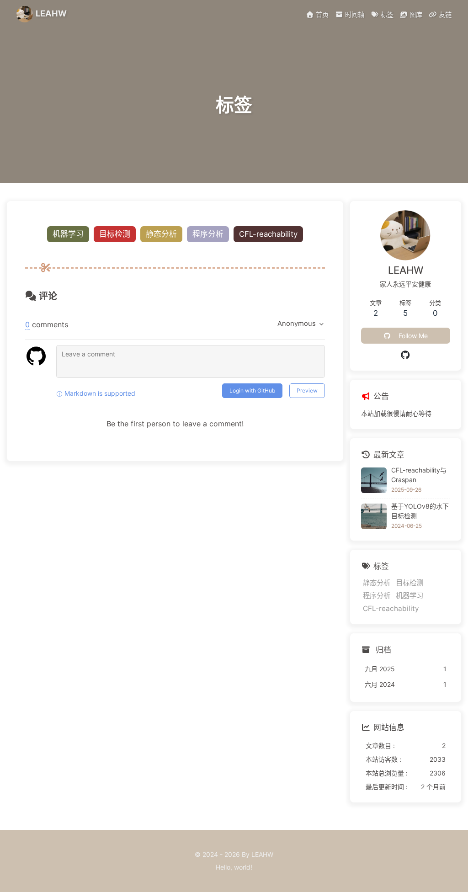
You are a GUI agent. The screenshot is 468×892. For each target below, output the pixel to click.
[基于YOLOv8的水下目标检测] (374, 516)
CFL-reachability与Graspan (419, 474)
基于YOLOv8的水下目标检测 (420, 511)
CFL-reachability (268, 234)
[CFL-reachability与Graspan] (374, 480)
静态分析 (161, 234)
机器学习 (68, 234)
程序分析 (207, 234)
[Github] (405, 355)
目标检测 (114, 234)
